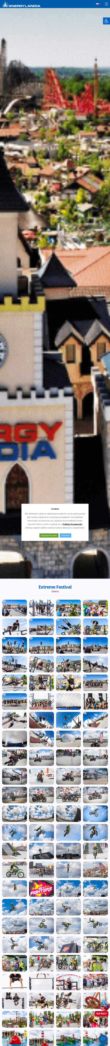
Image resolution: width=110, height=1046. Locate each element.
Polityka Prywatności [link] (72, 524)
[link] (106, 20)
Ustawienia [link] (65, 535)
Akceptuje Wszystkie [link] (49, 535)
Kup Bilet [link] (101, 1013)
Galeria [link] (55, 591)
